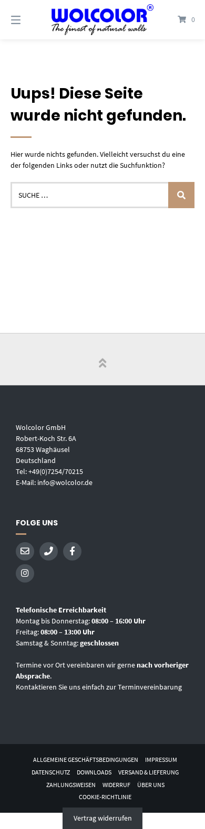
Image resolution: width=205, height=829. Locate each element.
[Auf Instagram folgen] (25, 573)
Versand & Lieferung (148, 772)
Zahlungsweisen (71, 785)
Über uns (151, 785)
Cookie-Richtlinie (105, 797)
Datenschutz (51, 772)
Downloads (94, 772)
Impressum (161, 759)
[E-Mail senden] (25, 551)
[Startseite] (102, 19)
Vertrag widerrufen (103, 818)
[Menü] (29, 19)
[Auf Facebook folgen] (72, 551)
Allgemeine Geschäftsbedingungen (85, 759)
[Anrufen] (48, 551)
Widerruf (116, 785)
